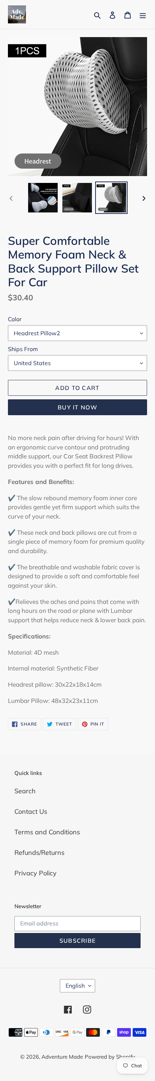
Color (15, 319)
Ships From (23, 349)
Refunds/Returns (39, 852)
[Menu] (142, 14)
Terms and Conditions (47, 832)
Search (25, 791)
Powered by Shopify (110, 1056)
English (75, 985)
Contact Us (30, 811)
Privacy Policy (35, 873)
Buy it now (77, 407)
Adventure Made (62, 1056)
